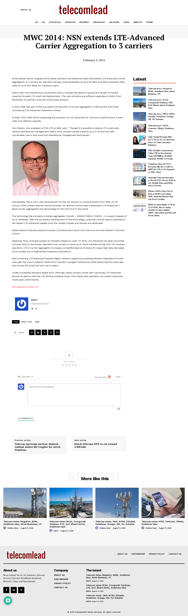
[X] (36, 308)
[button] (26, 10)
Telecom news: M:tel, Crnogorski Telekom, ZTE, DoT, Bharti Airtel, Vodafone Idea (161, 103)
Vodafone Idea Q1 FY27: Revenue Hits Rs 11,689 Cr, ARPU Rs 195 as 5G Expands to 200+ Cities (161, 168)
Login (117, 376)
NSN (37, 322)
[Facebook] (32, 308)
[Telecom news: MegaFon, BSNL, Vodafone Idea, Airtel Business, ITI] (139, 91)
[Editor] (21, 304)
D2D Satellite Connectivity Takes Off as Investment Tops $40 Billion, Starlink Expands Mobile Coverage (160, 154)
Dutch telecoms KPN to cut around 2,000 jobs (95, 445)
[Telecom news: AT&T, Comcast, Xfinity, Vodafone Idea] (139, 128)
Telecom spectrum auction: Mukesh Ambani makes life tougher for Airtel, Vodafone (38, 447)
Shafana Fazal (12, 528)
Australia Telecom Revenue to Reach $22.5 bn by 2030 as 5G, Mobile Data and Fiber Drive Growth (162, 181)
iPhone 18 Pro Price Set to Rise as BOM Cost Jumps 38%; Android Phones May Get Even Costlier (160, 195)
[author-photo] (5, 528)
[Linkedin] (38, 332)
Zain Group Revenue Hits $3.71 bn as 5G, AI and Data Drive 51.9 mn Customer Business (161, 140)
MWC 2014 (26, 322)
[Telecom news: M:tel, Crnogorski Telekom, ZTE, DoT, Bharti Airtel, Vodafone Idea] (139, 102)
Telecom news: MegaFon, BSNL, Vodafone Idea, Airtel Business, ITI (161, 91)
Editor (34, 299)
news (88, 581)
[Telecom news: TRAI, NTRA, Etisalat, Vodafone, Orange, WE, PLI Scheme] (139, 116)
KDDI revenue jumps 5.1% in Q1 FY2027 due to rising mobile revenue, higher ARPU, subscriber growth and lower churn (162, 210)
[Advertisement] (154, 238)
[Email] (57, 332)
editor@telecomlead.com (25, 287)
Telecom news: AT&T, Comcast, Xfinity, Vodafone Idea (161, 128)
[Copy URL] (32, 332)
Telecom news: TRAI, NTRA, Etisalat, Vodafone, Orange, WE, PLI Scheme (161, 116)
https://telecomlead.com (40, 304)
